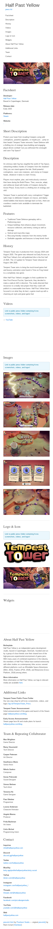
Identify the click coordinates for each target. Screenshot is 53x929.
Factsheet (9, 15)
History (8, 24)
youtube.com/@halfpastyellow (15, 908)
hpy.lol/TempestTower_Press (19, 704)
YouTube (9, 320)
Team (7, 52)
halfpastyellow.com (10, 915)
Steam (6, 116)
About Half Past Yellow (14, 44)
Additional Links (11, 48)
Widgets (8, 40)
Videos (8, 28)
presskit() (42, 922)
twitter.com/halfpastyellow (13, 863)
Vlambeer (17, 925)
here (21, 683)
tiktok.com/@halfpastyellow (14, 878)
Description (9, 20)
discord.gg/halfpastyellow (13, 856)
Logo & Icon (10, 36)
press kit (8, 9)
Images (8, 32)
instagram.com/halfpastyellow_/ (15, 885)
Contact (8, 56)
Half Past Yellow (22, 5)
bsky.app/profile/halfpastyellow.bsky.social (20, 870)
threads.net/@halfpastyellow (14, 893)
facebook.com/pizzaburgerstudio (16, 900)
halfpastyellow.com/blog (17, 714)
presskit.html (8, 922)
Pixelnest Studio (23, 922)
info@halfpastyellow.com (13, 848)
